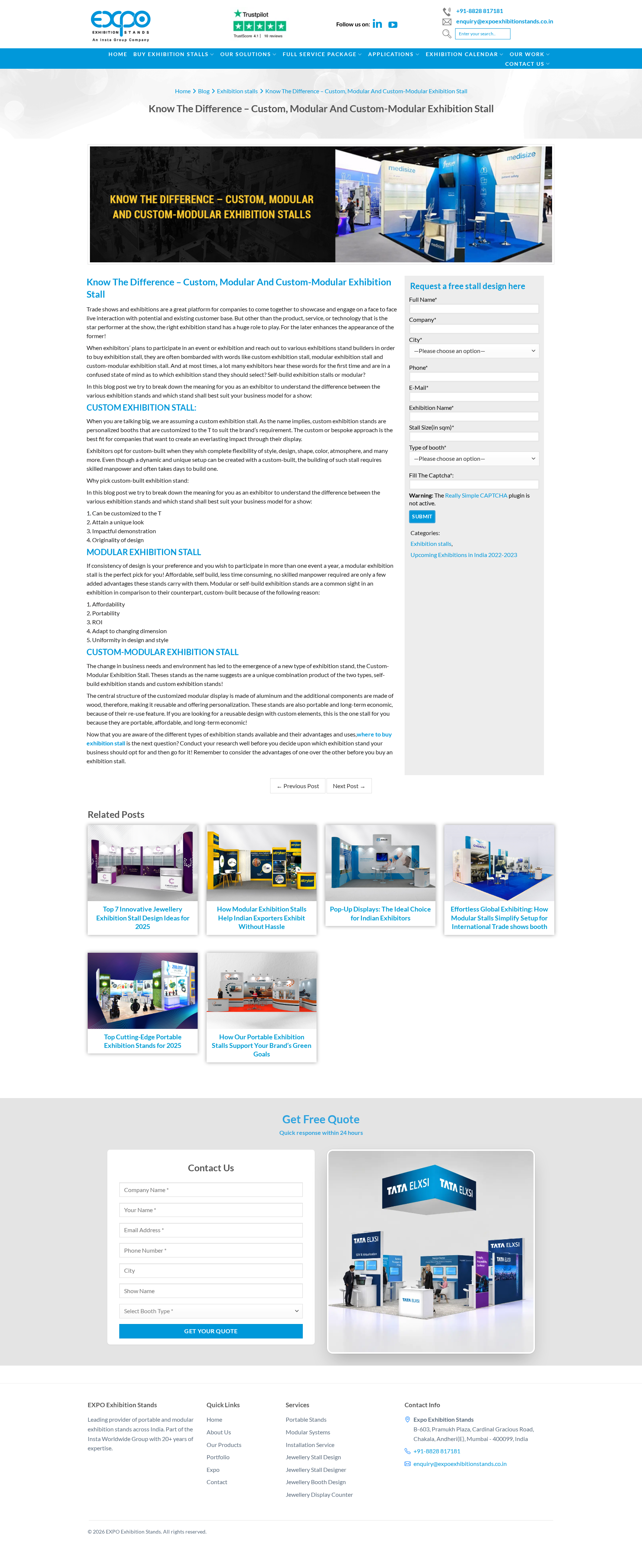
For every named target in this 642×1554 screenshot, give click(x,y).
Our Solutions (245, 54)
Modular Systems (308, 1431)
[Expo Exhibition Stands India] (126, 30)
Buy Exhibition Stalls (171, 54)
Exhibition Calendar (462, 54)
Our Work (527, 54)
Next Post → (349, 785)
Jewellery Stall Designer (316, 1469)
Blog (204, 90)
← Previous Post (297, 785)
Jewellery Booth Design (316, 1482)
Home (117, 54)
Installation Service (310, 1444)
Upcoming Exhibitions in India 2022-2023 (464, 554)
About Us (219, 1431)
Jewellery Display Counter (319, 1494)
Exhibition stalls (237, 90)
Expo (213, 1469)
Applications (391, 54)
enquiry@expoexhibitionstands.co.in (504, 21)
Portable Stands (306, 1419)
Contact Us (525, 64)
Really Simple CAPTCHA (476, 495)
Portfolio (218, 1457)
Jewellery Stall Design (313, 1457)
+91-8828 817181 (479, 10)
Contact (217, 1482)
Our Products (224, 1444)
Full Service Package (320, 54)
